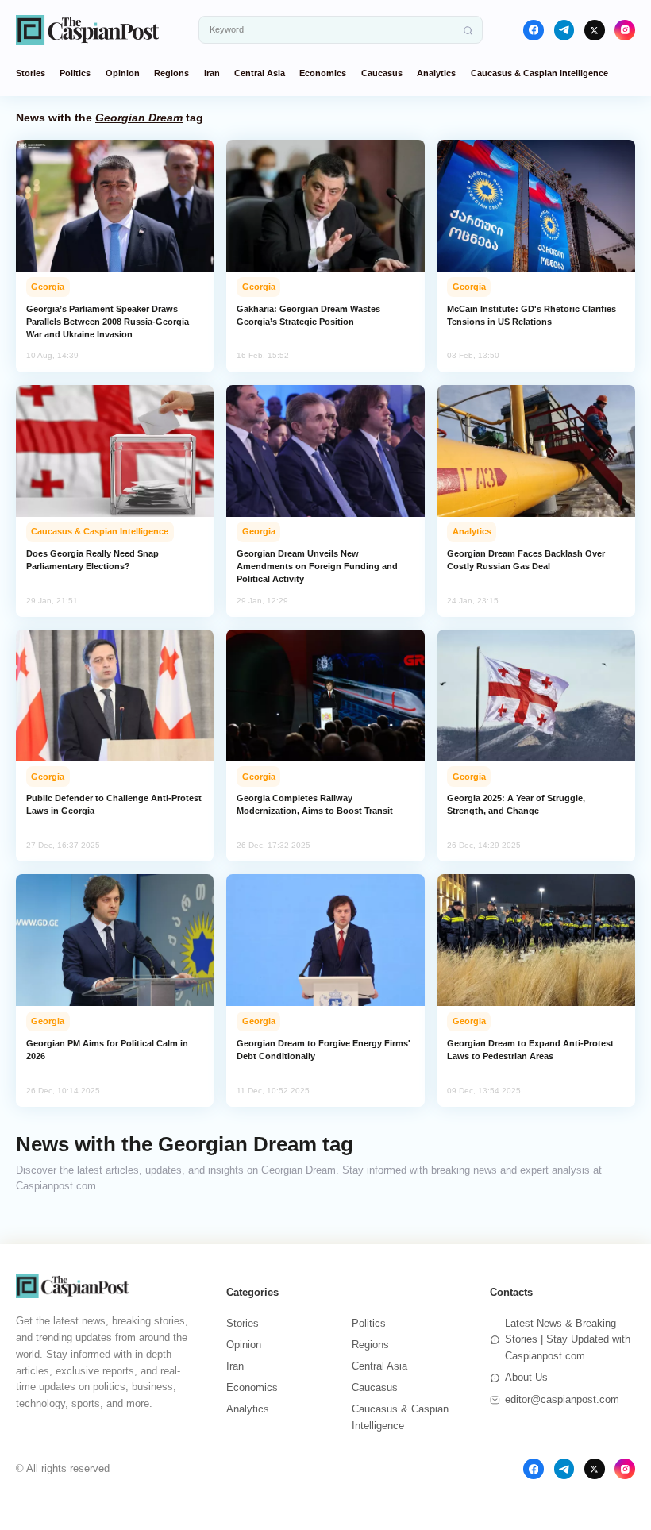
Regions (171, 73)
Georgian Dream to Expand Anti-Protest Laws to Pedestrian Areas (530, 1050)
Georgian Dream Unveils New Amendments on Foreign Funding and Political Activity (317, 566)
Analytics (436, 73)
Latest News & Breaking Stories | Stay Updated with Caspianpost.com (567, 1339)
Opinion (123, 73)
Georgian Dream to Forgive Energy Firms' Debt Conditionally (323, 1050)
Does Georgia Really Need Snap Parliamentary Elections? (92, 560)
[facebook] (533, 30)
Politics (75, 73)
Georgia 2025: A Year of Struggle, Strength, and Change (516, 804)
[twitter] (594, 30)
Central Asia (259, 73)
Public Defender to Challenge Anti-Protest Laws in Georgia (114, 804)
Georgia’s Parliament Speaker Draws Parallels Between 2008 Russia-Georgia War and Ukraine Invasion (107, 321)
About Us (526, 1377)
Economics (322, 73)
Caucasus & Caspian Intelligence (539, 73)
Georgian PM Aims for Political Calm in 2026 (107, 1050)
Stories (30, 73)
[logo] (87, 29)
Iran (212, 73)
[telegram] (564, 30)
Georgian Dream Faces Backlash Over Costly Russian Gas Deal (526, 560)
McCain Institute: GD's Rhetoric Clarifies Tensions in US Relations (531, 315)
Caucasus (382, 73)
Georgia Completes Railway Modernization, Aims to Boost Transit (315, 804)
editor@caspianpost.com (562, 1399)
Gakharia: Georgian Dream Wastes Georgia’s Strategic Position (308, 315)
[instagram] (624, 30)
